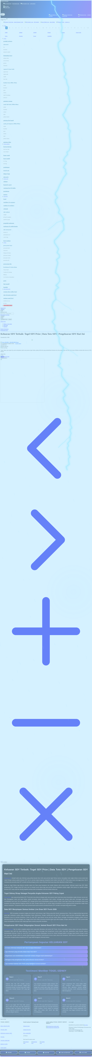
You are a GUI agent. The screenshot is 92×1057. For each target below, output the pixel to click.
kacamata (5, 49)
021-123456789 (27, 1033)
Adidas (20, 32)
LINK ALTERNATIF (65, 1052)
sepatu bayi (5, 71)
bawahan (5, 87)
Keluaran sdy (7, 878)
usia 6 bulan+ (6, 151)
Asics (6, 36)
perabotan (6, 191)
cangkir (4, 214)
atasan (4, 85)
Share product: (4, 358)
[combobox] (7, 313)
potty (4, 280)
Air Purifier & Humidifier (8, 277)
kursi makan (6, 240)
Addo (6, 32)
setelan (4, 92)
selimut (5, 181)
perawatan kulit (6, 248)
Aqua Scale (78, 32)
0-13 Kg (5, 161)
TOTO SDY (3, 1047)
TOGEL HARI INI (5, 1040)
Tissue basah (6, 269)
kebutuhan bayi (7, 55)
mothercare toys (6, 300)
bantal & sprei (7, 185)
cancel (2, 316)
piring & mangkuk (7, 217)
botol (4, 199)
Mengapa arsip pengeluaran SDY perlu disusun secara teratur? (24, 959)
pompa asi (5, 232)
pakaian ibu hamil (8, 120)
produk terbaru (7, 41)
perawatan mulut (6, 257)
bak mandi (6, 284)
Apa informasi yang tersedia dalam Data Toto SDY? (21, 951)
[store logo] (11, 19)
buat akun (5, 325)
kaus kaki (5, 79)
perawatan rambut (7, 255)
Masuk (2, 309)
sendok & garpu (6, 219)
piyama (4, 63)
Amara (63, 32)
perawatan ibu (7, 264)
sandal (4, 76)
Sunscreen (5, 250)
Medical (5, 274)
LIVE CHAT (84, 1052)
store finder (52, 22)
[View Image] (1, 860)
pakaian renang (7, 101)
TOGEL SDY (4, 1029)
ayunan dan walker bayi (10, 291)
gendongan (6, 167)
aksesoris (5, 97)
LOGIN (28, 1052)
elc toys (5, 303)
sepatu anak (5, 74)
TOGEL (2, 1037)
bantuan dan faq (27, 1029)
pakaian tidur (6, 58)
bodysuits (5, 65)
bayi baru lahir (6, 149)
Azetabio (49, 36)
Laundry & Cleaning (7, 272)
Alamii (49, 32)
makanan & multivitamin (10, 226)
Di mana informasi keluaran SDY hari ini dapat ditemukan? (23, 948)
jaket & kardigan (6, 95)
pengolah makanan (8, 223)
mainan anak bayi (8, 298)
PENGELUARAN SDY (6, 1033)
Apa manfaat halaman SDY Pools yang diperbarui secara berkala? (25, 963)
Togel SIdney (7, 897)
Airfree (35, 32)
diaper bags (6, 173)
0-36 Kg (5, 163)
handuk (5, 287)
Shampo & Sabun (7, 253)
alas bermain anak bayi (9, 295)
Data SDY (7, 913)
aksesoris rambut (6, 52)
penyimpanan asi (6, 234)
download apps (15, 3)
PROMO (10, 1052)
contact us (67, 22)
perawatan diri (6, 260)
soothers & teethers (8, 205)
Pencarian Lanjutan (5, 314)
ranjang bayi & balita (9, 188)
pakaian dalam (6, 116)
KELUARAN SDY (5, 1026)
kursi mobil (6, 158)
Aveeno (21, 36)
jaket (4, 114)
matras (5, 194)
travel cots (6, 170)
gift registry (32, 3)
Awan (34, 36)
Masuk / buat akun (7, 324)
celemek (5, 209)
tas (4, 47)
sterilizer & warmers (9, 202)
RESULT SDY (4, 1044)
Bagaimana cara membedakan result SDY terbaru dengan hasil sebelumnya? (28, 955)
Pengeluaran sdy (8, 929)
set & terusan (6, 60)
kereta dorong (7, 146)
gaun (4, 90)
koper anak (6, 155)
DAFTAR (47, 1052)
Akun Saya (3, 308)
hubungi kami (26, 1026)
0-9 (88, 28)
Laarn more (18, 343)
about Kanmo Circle (18, 22)
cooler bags (5, 237)
